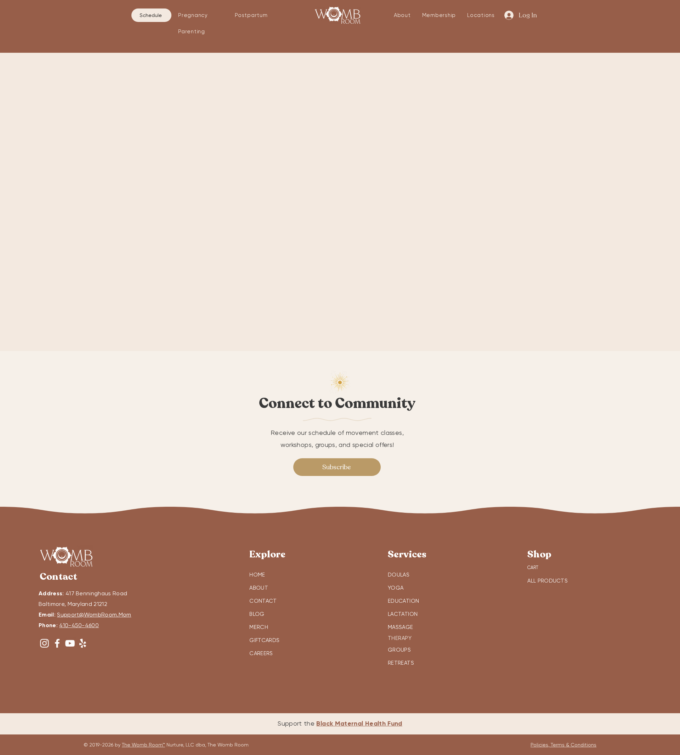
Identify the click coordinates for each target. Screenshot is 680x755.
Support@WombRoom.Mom (94, 614)
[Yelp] (83, 643)
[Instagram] (44, 643)
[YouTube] (70, 643)
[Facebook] (57, 643)
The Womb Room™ (143, 745)
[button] (201, 15)
